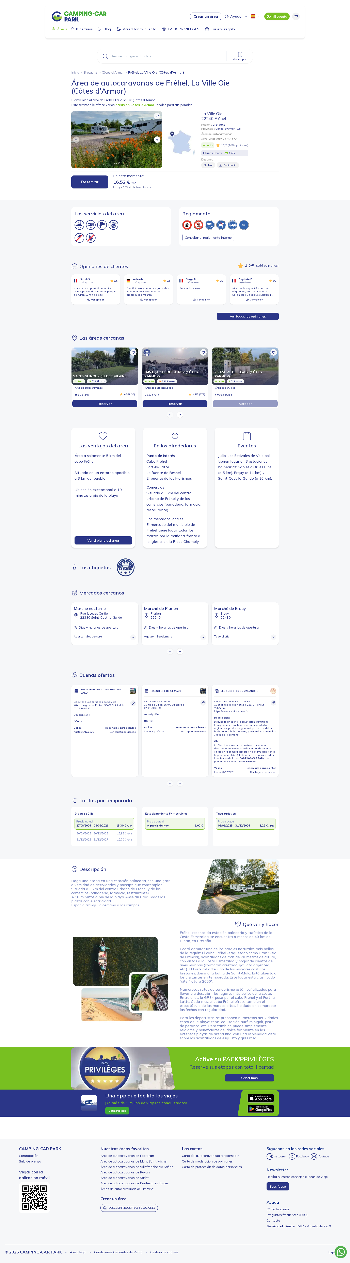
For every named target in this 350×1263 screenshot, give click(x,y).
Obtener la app (117, 1110)
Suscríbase (278, 1186)
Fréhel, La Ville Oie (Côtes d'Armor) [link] (156, 72)
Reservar (90, 181)
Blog (107, 29)
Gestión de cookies (164, 1252)
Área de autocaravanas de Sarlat (124, 1178)
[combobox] (256, 16)
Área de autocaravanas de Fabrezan (127, 1156)
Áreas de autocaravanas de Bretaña (127, 1189)
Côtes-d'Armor (113, 72)
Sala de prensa (30, 1161)
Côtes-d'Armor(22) (228, 128)
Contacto (273, 1220)
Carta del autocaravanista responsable (210, 1156)
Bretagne (90, 72)
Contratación (28, 1156)
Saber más (249, 1078)
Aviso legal (78, 1252)
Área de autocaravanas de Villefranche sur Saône (136, 1167)
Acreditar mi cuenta (139, 29)
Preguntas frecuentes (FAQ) (287, 1215)
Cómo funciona (278, 1209)
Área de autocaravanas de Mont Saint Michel (133, 1161)
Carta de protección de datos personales (212, 1167)
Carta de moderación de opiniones (207, 1161)
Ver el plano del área (103, 540)
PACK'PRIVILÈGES (183, 29)
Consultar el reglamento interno (208, 237)
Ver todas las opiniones (248, 316)
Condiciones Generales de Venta (118, 1252)
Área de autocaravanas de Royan (125, 1172)
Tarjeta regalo (223, 29)
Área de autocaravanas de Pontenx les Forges (134, 1183)
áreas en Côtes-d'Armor (134, 105)
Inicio (75, 72)
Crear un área (206, 16)
